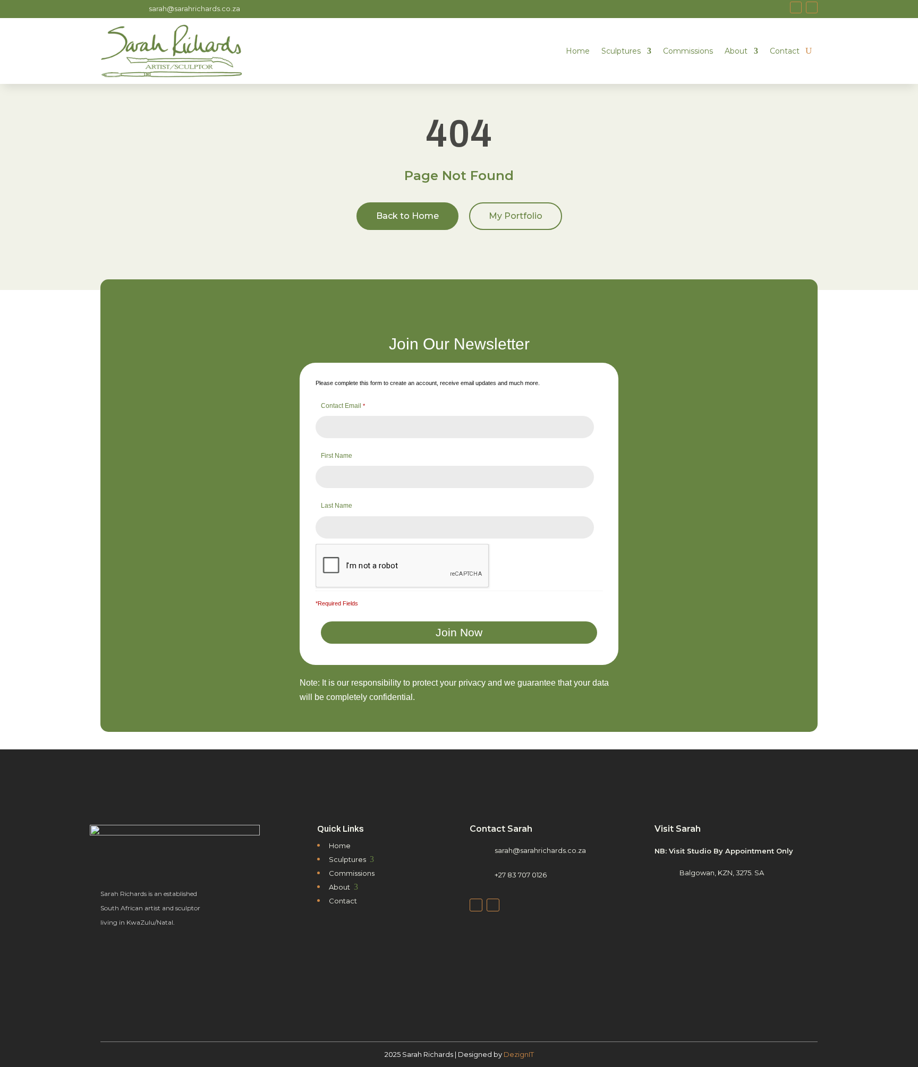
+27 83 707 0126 (521, 874)
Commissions (688, 51)
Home (578, 51)
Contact (785, 51)
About (736, 51)
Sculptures (621, 51)
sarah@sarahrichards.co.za (194, 8)
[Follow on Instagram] (812, 7)
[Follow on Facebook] (796, 7)
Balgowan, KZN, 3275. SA (721, 872)
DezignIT (519, 1054)
